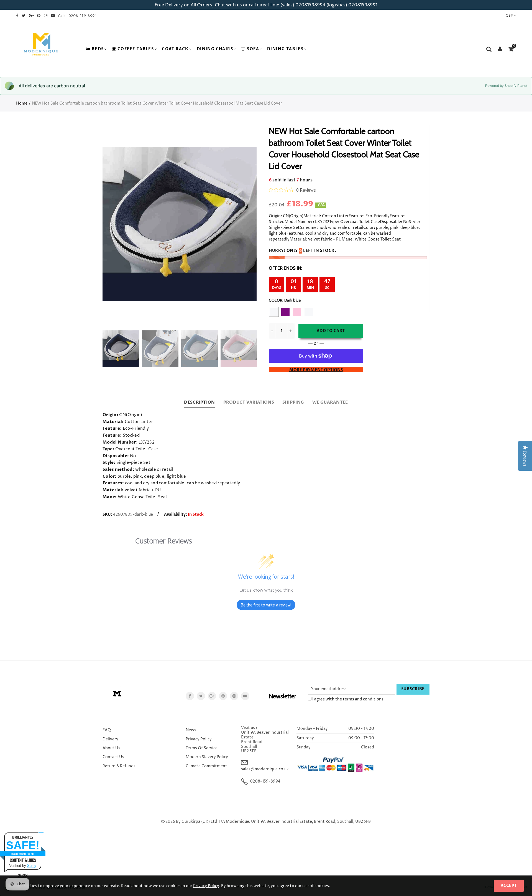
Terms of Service (202, 748)
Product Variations (248, 402)
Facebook (190, 696)
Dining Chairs (215, 49)
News (191, 730)
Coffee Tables (135, 49)
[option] (180, 223)
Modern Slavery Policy (207, 757)
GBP (509, 15)
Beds (98, 49)
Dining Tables (285, 49)
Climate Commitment (206, 766)
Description (199, 402)
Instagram (234, 696)
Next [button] (241, 224)
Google (212, 696)
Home (21, 103)
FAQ (107, 730)
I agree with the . (348, 699)
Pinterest (223, 696)
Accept (509, 885)
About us (111, 748)
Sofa (253, 49)
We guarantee (330, 402)
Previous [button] (117, 224)
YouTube (245, 696)
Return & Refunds (119, 766)
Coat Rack (175, 49)
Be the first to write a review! (266, 605)
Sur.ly (31, 866)
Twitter (201, 696)
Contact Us (113, 757)
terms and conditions (363, 699)
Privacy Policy (199, 739)
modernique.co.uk (22, 853)
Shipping (293, 402)
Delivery (110, 739)
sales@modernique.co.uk (265, 769)
